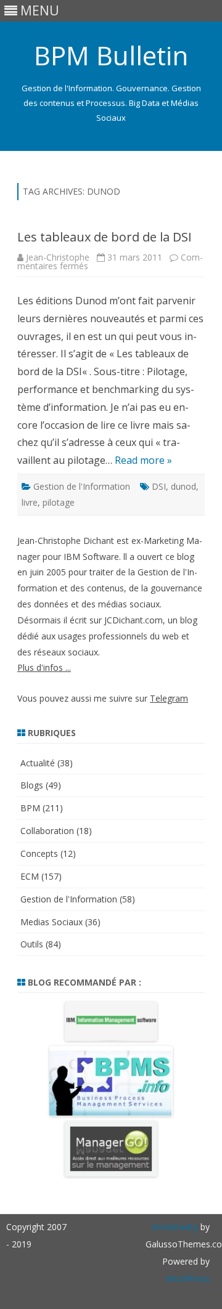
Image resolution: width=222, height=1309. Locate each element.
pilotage (59, 502)
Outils (31, 944)
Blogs (31, 785)
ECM (29, 876)
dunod (183, 486)
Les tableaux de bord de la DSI (104, 237)
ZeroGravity (174, 1227)
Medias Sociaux (51, 922)
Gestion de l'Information (81, 486)
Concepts (39, 853)
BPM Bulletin (111, 55)
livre (30, 502)
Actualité (37, 763)
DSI (159, 486)
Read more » (143, 460)
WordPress (188, 1278)
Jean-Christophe (57, 257)
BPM (30, 808)
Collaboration (47, 831)
